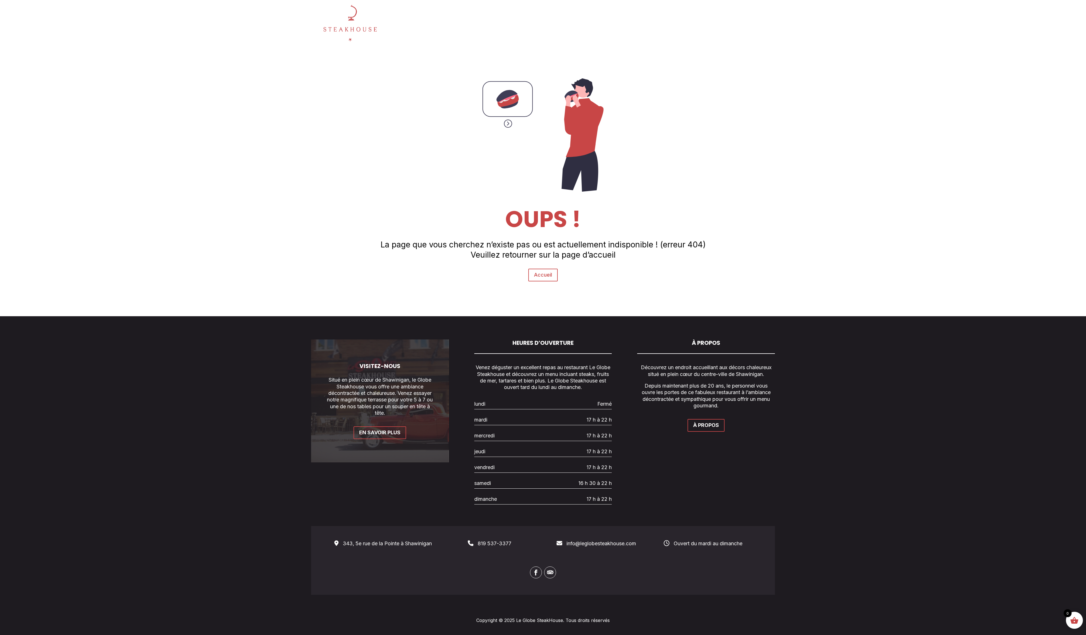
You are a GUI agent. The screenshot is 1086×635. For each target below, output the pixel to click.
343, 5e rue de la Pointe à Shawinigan (387, 543)
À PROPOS (706, 425)
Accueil (543, 275)
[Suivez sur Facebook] (536, 572)
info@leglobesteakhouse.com (601, 543)
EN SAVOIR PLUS (379, 432)
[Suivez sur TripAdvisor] (550, 572)
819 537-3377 (494, 543)
